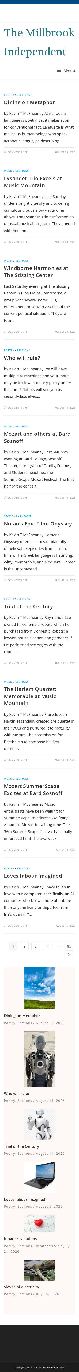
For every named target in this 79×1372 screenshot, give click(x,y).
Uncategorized (47, 1246)
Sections (23, 95)
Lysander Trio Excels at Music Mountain (33, 182)
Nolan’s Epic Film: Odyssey (38, 523)
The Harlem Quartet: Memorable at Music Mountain (30, 696)
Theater (26, 516)
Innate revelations (20, 1238)
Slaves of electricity (21, 1286)
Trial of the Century (28, 606)
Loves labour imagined (33, 875)
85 (69, 946)
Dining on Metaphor (29, 102)
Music (8, 171)
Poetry (9, 95)
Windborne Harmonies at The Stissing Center (36, 272)
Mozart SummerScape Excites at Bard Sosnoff (33, 789)
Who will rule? (22, 357)
